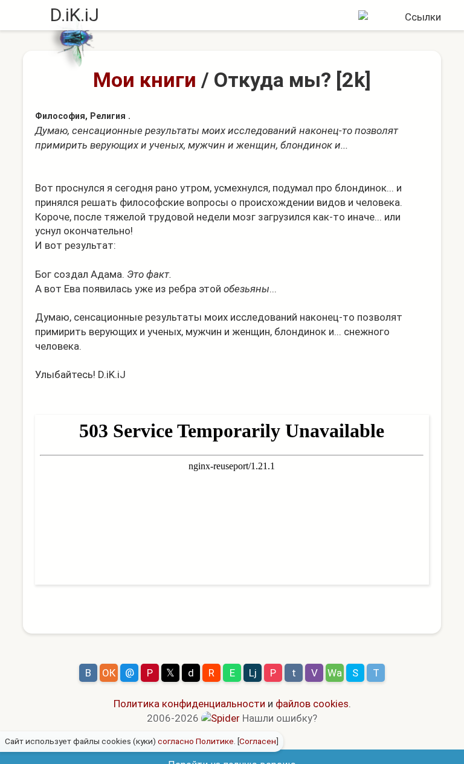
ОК (108, 673)
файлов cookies (312, 704)
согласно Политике (196, 741)
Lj (253, 673)
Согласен (257, 741)
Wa (334, 673)
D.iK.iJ (74, 14)
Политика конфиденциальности (189, 704)
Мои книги (144, 80)
